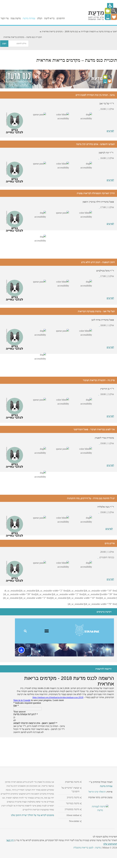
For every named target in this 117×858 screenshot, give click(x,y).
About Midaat (72, 815)
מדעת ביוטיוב (73, 797)
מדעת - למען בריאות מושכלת (87, 847)
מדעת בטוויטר (72, 803)
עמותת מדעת (104, 31)
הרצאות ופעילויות (88, 31)
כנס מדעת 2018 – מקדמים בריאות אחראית (60, 31)
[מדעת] (102, 19)
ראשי (115, 31)
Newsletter (74, 821)
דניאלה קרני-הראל (97, 791)
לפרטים (110, 131)
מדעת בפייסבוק (72, 782)
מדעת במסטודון (72, 809)
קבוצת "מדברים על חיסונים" (70, 789)
